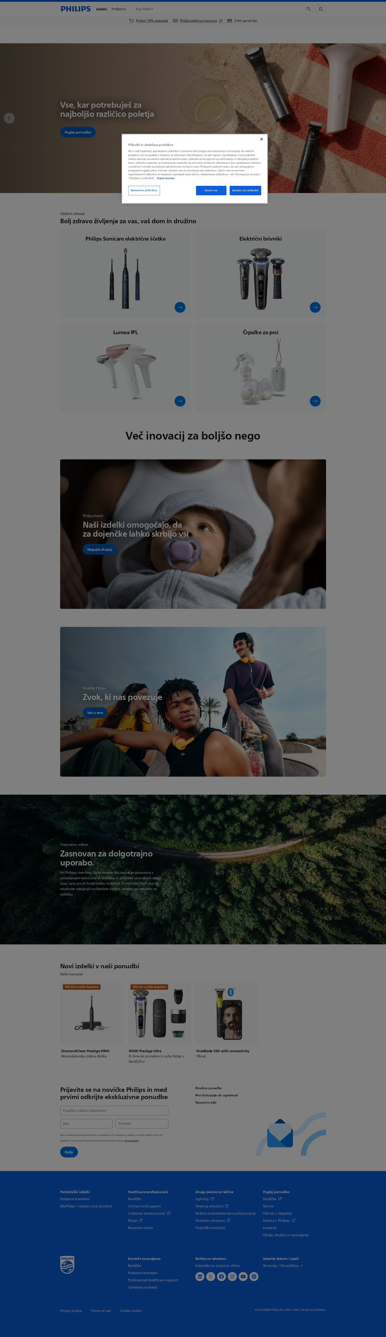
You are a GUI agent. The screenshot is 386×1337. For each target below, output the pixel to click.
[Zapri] (262, 139)
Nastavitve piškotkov (144, 190)
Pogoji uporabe (166, 178)
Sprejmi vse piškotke (245, 190)
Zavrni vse (211, 190)
